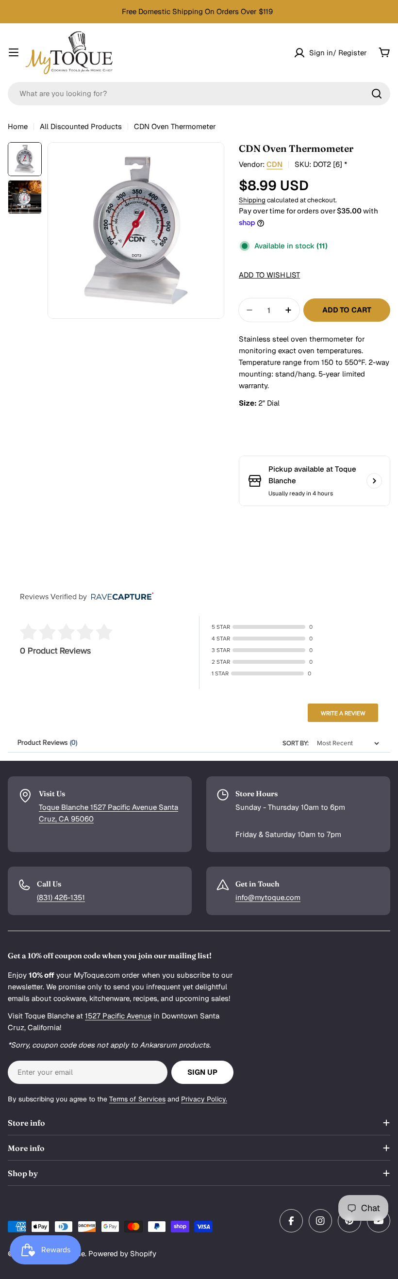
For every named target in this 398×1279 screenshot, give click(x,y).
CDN (274, 164)
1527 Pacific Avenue (118, 1015)
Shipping (252, 200)
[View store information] (374, 481)
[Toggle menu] (13, 52)
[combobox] (199, 93)
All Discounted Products (81, 126)
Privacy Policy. (204, 1099)
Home (18, 126)
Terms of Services (137, 1099)
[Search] (376, 93)
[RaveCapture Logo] (120, 597)
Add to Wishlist (269, 274)
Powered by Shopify (122, 1253)
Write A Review (343, 713)
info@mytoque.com (267, 897)
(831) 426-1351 (61, 897)
